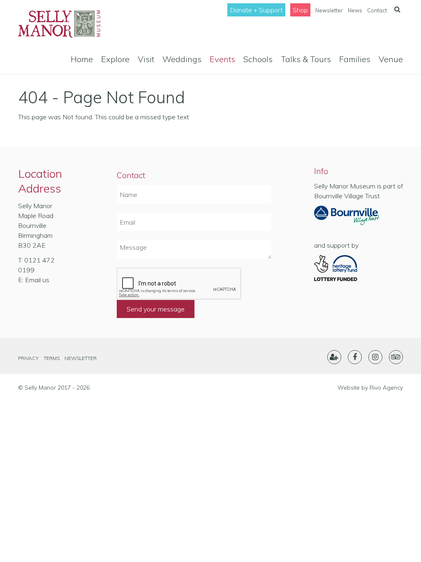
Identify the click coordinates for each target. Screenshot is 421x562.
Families (354, 59)
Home (82, 59)
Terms (52, 358)
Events (222, 59)
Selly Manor (59, 24)
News (355, 10)
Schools (258, 59)
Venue (391, 59)
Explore (115, 59)
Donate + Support (256, 10)
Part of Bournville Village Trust (347, 218)
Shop (300, 10)
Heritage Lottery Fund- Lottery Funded (347, 268)
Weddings (181, 59)
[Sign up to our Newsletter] (334, 357)
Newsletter (329, 10)
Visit (146, 59)
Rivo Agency (386, 387)
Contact (377, 10)
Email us (37, 280)
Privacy (28, 358)
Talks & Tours (306, 59)
